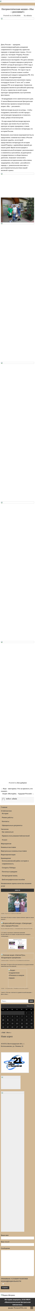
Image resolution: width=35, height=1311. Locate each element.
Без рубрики (22, 783)
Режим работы (7, 817)
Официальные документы (12, 825)
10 (3, 1020)
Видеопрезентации (8, 855)
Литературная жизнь (10, 876)
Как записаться (7, 832)
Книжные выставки (8, 847)
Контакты (5, 821)
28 (22, 1027)
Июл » (8, 1032)
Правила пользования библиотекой (15, 836)
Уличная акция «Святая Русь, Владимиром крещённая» (15, 960)
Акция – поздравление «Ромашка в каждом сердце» (15, 988)
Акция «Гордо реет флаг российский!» (11, 913)
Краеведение (6, 858)
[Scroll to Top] (31, 1307)
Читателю (5, 829)
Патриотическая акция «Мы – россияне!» (17, 10)
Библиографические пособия (13, 879)
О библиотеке (6, 811)
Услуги (4, 840)
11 (7, 1020)
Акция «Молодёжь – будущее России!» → (18, 794)
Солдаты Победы (9, 868)
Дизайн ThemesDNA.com (17, 1308)
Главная (4, 807)
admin (29, 15)
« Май (3, 1032)
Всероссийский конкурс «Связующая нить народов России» (17, 928)
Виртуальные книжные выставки (14, 851)
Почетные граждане (9, 872)
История (5, 813)
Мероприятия (6, 844)
